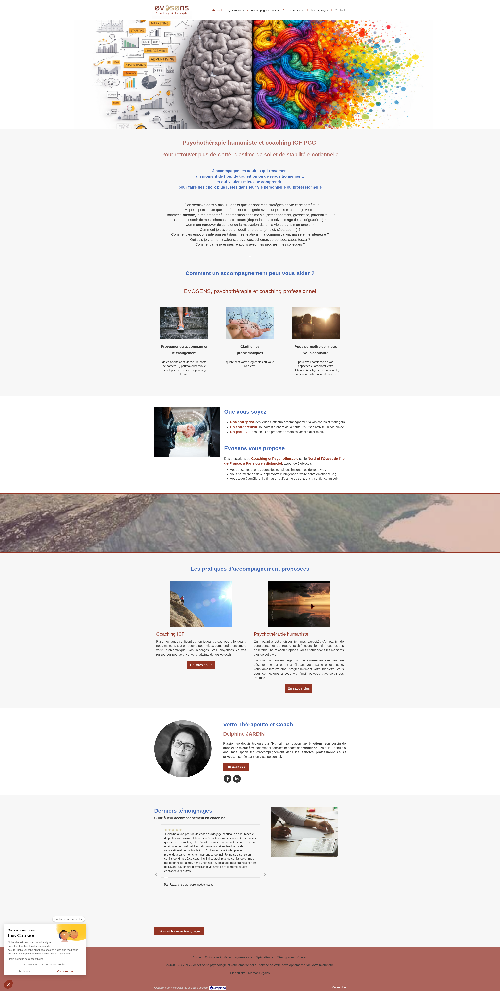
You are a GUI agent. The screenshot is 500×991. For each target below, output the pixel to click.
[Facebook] (227, 779)
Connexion (339, 987)
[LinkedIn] (237, 779)
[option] (210, 869)
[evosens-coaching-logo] (172, 17)
